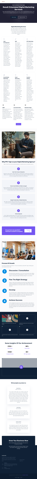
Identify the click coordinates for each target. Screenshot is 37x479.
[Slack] (21, 477)
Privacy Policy (22, 459)
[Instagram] (18, 477)
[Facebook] (15, 477)
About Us (21, 460)
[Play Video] (10, 318)
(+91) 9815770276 (7, 468)
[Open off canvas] (34, 1)
